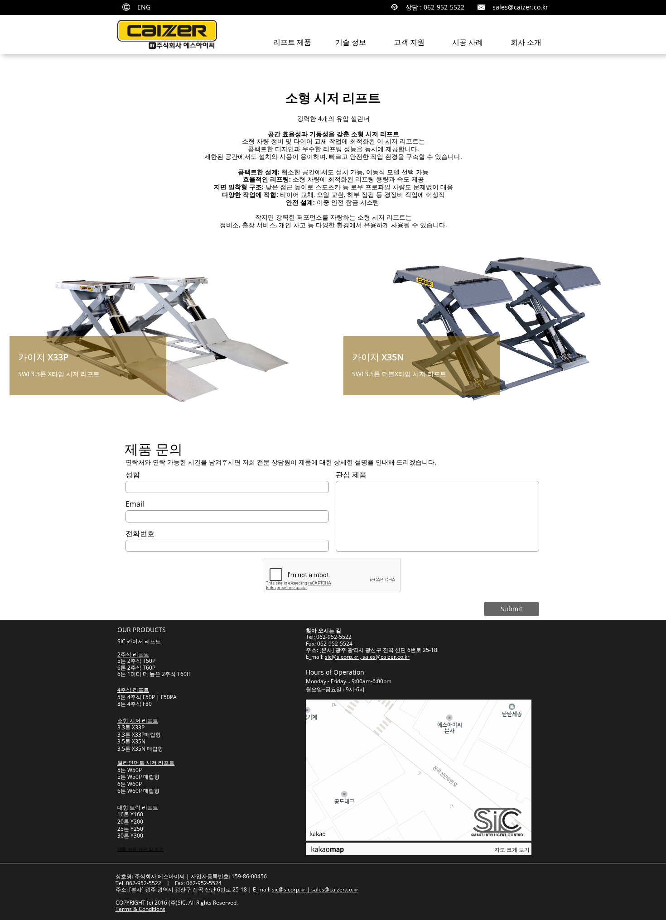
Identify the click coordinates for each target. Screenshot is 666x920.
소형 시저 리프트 (137, 720)
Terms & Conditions (140, 909)
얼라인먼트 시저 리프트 (145, 763)
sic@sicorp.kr (288, 889)
